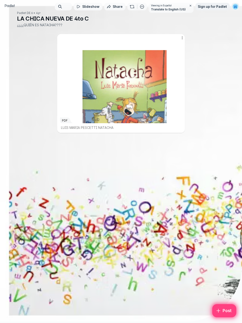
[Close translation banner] (190, 6)
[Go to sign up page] (235, 6)
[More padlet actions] (142, 6)
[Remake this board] (132, 6)
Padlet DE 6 (25, 13)
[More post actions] (179, 40)
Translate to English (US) (168, 9)
